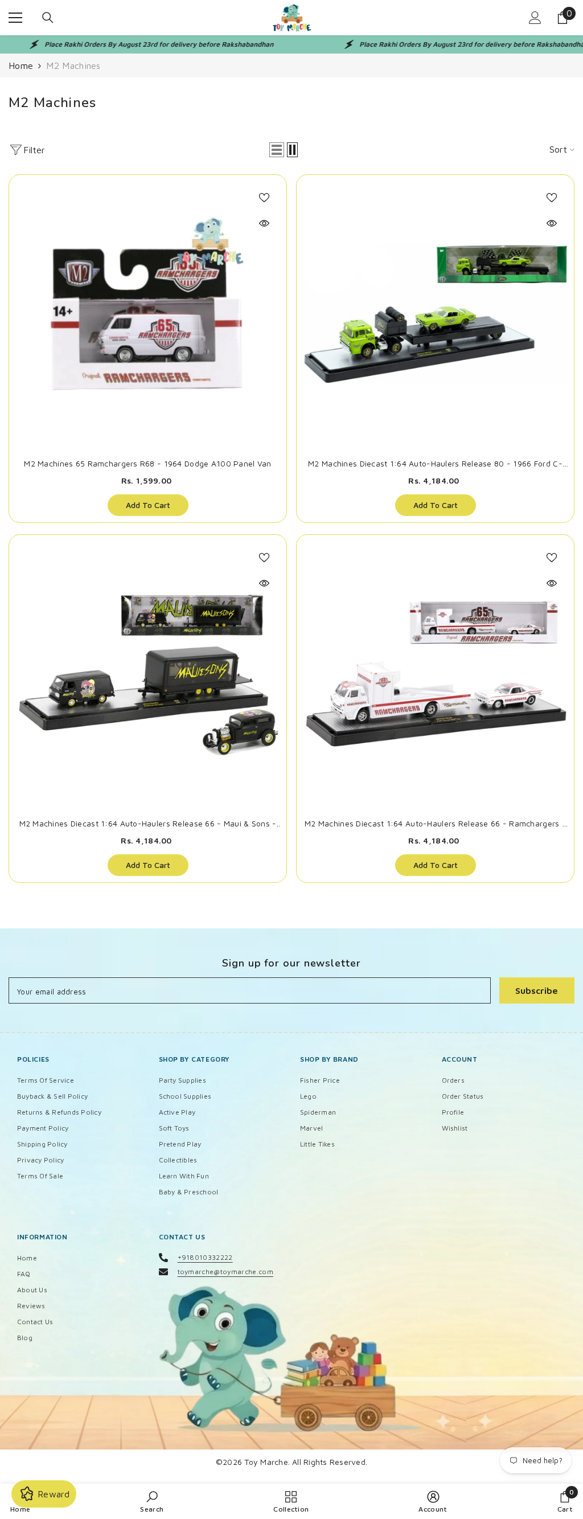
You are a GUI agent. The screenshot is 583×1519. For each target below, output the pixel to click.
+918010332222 (205, 1257)
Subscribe (536, 990)
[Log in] (535, 17)
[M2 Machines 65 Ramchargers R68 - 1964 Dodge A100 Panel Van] (147, 313)
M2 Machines (73, 65)
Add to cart (148, 505)
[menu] (15, 17)
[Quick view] (264, 223)
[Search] (48, 17)
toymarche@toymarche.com (225, 1271)
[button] (276, 149)
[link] (152, 1501)
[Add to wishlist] (264, 197)
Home (21, 65)
